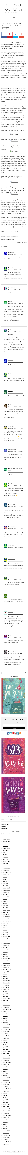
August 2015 (6, 896)
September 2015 (7, 894)
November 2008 (6, 1058)
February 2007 (6, 1104)
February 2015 (6, 910)
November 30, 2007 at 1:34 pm (15, 614)
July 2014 (5, 925)
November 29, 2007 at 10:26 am (15, 289)
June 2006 (5, 1122)
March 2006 (5, 1128)
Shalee (10, 426)
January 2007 (6, 1106)
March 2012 (5, 978)
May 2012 (5, 976)
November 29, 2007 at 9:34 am (15, 254)
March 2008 (5, 1075)
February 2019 (6, 841)
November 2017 (6, 848)
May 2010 (5, 1018)
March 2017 (5, 859)
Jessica (10, 374)
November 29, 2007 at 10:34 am (15, 303)
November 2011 (6, 983)
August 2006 (6, 1117)
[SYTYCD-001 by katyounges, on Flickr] (14, 134)
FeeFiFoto (10, 651)
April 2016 (5, 883)
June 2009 (5, 1042)
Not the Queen (11, 267)
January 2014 (6, 938)
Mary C (10, 484)
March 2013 (5, 956)
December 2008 (6, 1055)
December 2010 (6, 1002)
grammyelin (11, 449)
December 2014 (6, 914)
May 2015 (5, 903)
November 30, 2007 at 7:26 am (15, 597)
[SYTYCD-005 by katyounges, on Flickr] (14, 141)
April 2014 (5, 932)
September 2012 (7, 969)
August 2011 (6, 989)
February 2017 (6, 861)
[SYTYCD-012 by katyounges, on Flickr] (14, 182)
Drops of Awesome (14, 7)
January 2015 (6, 912)
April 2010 (5, 1020)
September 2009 (7, 1036)
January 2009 (6, 1053)
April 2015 (5, 905)
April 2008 (5, 1073)
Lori (9, 595)
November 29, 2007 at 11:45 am (15, 362)
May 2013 (5, 954)
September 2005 (7, 1142)
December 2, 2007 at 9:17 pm (15, 653)
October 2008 (6, 1060)
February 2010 (6, 1025)
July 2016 (5, 877)
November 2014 (6, 916)
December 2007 (6, 1082)
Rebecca (10, 504)
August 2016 (6, 874)
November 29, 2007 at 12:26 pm (15, 407)
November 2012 (6, 965)
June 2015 (5, 901)
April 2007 (5, 1100)
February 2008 (6, 1078)
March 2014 (5, 934)
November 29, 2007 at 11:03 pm (15, 579)
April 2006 (5, 1126)
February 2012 (6, 980)
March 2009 (5, 1049)
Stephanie (10, 287)
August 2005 (6, 1144)
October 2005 (6, 1139)
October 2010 (6, 1007)
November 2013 (6, 943)
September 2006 (7, 1115)
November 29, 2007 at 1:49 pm (15, 428)
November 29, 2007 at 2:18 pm (15, 451)
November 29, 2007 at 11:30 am (15, 331)
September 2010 (7, 1009)
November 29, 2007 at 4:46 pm (15, 472)
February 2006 (6, 1131)
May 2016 (5, 881)
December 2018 (6, 843)
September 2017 (7, 850)
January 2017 (6, 863)
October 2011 (6, 985)
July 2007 (5, 1093)
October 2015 (6, 892)
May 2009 (5, 1044)
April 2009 (5, 1047)
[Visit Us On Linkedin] (17, 734)
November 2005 (6, 1137)
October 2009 (6, 1033)
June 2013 (5, 952)
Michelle (10, 391)
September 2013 (7, 947)
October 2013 (6, 945)
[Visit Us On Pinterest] (13, 734)
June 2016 (5, 879)
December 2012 (6, 963)
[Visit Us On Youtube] (15, 734)
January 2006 (6, 1133)
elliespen (10, 612)
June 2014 (5, 927)
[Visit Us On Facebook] (8, 734)
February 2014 (6, 936)
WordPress (17, 1152)
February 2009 (6, 1051)
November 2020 (6, 839)
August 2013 (6, 949)
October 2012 (6, 967)
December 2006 (6, 1108)
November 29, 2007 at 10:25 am (15, 270)
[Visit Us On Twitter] (10, 734)
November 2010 (6, 1005)
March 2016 (5, 885)
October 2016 (6, 870)
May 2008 (5, 1071)
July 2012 (5, 974)
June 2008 (5, 1069)
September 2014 (7, 921)
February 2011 (6, 998)
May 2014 (5, 930)
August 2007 (6, 1091)
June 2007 (5, 1095)
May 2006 (5, 1124)
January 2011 (6, 1000)
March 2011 (5, 996)
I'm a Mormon (4, 828)
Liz (9, 301)
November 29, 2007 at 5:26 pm (15, 506)
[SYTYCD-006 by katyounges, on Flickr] (14, 151)
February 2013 (6, 958)
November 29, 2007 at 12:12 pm (15, 376)
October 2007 (6, 1086)
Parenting (3, 826)
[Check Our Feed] (20, 734)
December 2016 (6, 866)
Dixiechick (10, 360)
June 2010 (5, 1016)
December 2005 (6, 1135)
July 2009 (5, 1040)
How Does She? (5, 824)
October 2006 (6, 1113)
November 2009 (6, 1031)
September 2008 (7, 1062)
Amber (10, 577)
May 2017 (5, 855)
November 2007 (6, 1084)
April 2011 (5, 994)
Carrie (9, 545)
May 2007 (5, 1097)
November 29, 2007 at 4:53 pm (15, 485)
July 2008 (5, 1066)
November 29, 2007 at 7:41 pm (15, 561)
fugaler (10, 329)
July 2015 (5, 899)
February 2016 (6, 888)
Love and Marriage (14, 236)
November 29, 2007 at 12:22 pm (15, 393)
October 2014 (6, 919)
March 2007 (5, 1102)
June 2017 (5, 852)
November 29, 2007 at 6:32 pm (15, 547)
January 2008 (6, 1080)
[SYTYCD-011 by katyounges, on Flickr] (14, 194)
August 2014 (6, 923)
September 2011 (7, 987)
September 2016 (7, 872)
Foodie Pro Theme (16, 1149)
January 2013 (6, 961)
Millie (9, 404)
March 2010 (5, 1022)
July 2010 (5, 1014)
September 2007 (7, 1089)
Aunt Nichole (11, 559)
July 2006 (5, 1119)
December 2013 (6, 941)
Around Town (8, 236)
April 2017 (5, 857)
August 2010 (6, 1011)
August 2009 (6, 1038)
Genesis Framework (19, 1151)
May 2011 (5, 991)
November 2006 (6, 1111)
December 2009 (6, 1029)
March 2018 (5, 846)
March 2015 (5, 908)
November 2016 (6, 868)
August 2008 (6, 1064)
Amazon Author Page (6, 819)
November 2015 (6, 890)
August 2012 (6, 972)
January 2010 (6, 1027)
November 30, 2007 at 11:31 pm (15, 637)
